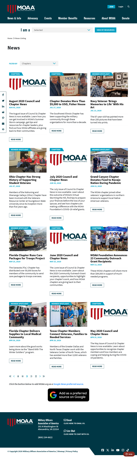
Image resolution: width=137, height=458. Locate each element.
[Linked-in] (113, 450)
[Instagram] (123, 450)
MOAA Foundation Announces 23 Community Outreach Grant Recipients (108, 258)
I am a (25, 29)
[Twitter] (108, 450)
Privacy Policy (72, 451)
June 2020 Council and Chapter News (64, 256)
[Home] (21, 9)
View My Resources (106, 30)
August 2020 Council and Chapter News (24, 102)
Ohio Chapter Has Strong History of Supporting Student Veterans (24, 180)
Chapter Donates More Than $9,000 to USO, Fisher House (67, 102)
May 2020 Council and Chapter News (104, 332)
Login (120, 6)
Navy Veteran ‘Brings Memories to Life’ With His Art (107, 104)
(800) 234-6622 (45, 437)
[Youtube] (117, 450)
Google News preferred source (68, 384)
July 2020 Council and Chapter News (63, 178)
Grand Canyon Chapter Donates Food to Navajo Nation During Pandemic (105, 180)
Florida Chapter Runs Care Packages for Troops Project (27, 256)
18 (18, 376)
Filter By (13, 63)
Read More (16, 139)
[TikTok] (128, 450)
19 (22, 376)
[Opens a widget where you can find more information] (129, 454)
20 (27, 376)
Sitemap (60, 451)
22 (36, 376)
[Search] (128, 6)
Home (9, 38)
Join (111, 6)
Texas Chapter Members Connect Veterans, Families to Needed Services (68, 334)
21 (31, 376)
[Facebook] (103, 450)
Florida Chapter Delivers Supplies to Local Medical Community (25, 334)
